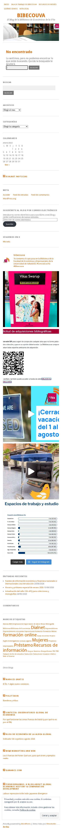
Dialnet (38, 627)
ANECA (11, 624)
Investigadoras (13, 641)
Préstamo (23, 645)
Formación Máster (50, 631)
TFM (57, 651)
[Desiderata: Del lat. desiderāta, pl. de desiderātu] (31, 357)
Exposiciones (30, 631)
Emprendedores (51, 628)
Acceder (6, 195)
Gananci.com (14, 770)
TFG (54, 651)
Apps (26, 624)
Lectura (22, 641)
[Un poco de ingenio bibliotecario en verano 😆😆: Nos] (31, 471)
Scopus (30, 651)
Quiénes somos (10, 9)
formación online (20, 634)
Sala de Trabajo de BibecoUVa (24, 4)
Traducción (28, 654)
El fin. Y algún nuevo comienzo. (16, 684)
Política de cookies (27, 810)
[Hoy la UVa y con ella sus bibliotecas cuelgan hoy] (31, 414)
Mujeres (40, 640)
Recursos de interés (47, 4)
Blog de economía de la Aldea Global (28, 734)
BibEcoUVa (31, 15)
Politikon (12, 696)
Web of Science (8, 656)
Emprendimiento (9, 631)
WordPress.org (9, 198)
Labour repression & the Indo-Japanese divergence (25, 793)
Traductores (37, 654)
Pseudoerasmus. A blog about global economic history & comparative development (27, 786)
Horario (52, 636)
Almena (5, 624)
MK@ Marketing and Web (21, 751)
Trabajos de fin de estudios (13, 654)
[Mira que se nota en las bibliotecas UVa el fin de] (31, 529)
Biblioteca (7, 628)
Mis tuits (6, 241)
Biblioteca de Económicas (20, 628)
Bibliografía (50, 624)
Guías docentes (43, 636)
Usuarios (46, 654)
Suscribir (9, 224)
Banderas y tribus (10, 700)
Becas (43, 624)
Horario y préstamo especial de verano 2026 (24, 587)
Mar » (7, 165)
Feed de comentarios (40, 195)
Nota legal (24, 9)
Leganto (29, 641)
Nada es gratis (15, 679)
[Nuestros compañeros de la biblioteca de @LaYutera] (31, 299)
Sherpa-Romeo (46, 651)
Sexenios (37, 651)
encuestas (20, 631)
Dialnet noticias (16, 176)
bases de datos (34, 624)
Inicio (6, 4)
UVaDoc (53, 654)
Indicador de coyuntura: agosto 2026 (19, 739)
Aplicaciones (19, 624)
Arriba (6, 827)
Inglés (5, 641)
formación (39, 631)
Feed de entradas (20, 195)
